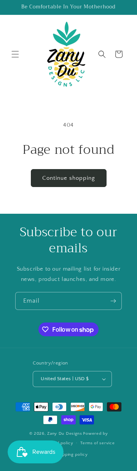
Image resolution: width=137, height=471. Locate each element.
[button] (15, 54)
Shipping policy (72, 454)
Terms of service (97, 443)
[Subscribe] (113, 301)
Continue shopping (68, 178)
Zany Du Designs (64, 433)
